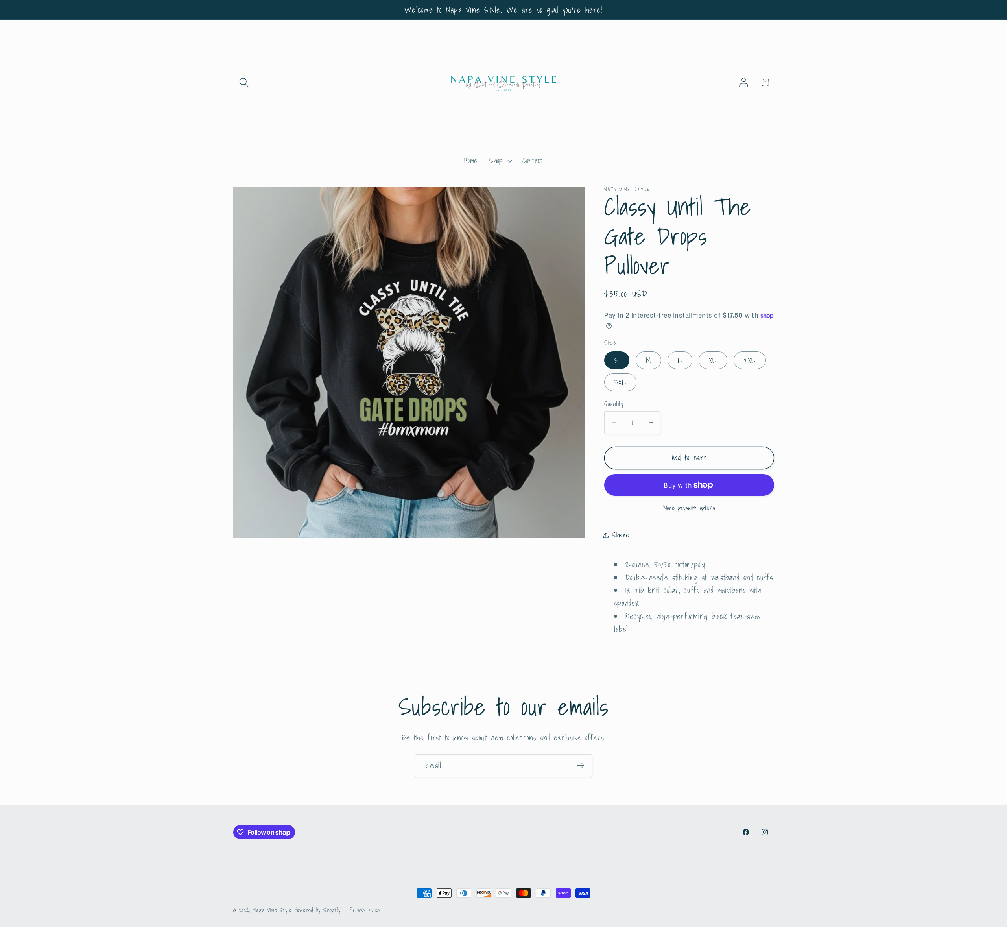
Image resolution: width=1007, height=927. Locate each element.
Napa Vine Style (272, 910)
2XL (750, 360)
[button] (244, 82)
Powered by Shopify (318, 910)
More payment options (689, 508)
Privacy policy (365, 910)
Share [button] (620, 535)
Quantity (613, 403)
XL (713, 360)
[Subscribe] (581, 765)
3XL (620, 382)
